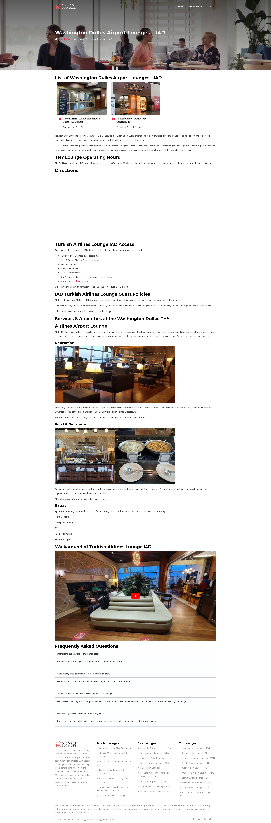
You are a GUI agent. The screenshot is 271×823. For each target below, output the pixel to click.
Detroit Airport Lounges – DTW (154, 753)
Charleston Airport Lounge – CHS (155, 758)
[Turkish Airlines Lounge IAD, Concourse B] (135, 98)
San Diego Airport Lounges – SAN (155, 786)
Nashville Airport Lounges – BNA (197, 782)
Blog (210, 6)
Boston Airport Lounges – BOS (154, 763)
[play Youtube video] (135, 596)
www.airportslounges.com (79, 819)
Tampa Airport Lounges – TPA (195, 787)
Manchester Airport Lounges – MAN (198, 758)
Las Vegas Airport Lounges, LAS (155, 791)
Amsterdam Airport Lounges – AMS (198, 772)
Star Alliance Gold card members (75, 281)
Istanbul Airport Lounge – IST (195, 777)
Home (179, 6)
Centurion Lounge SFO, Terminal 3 (115, 748)
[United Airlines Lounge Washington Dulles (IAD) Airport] (82, 98)
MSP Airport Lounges (150, 767)
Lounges (194, 6)
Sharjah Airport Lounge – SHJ (195, 753)
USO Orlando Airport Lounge (112, 795)
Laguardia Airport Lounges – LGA (155, 748)
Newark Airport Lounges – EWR (196, 748)
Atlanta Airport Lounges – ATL (195, 763)
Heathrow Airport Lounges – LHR (155, 781)
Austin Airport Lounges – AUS (195, 767)
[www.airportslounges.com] (66, 6)
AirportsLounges (64, 39)
